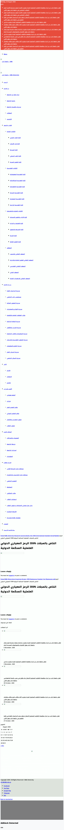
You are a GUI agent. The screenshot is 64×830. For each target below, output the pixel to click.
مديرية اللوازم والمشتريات (14, 309)
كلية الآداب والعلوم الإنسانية (18, 217)
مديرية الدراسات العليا (13, 291)
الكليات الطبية (11, 131)
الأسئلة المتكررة (12, 512)
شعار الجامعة (39, 758)
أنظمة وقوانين (11, 395)
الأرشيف (9, 119)
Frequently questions (21, 766)
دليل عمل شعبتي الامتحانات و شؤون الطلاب (19, 505)
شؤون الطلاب (11, 426)
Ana (6, 772)
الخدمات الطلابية (7, 462)
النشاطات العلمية (8, 432)
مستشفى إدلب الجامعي (14, 297)
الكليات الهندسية (12, 168)
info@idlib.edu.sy (6, 782)
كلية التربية (13, 236)
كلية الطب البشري (15, 138)
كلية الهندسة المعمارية (17, 199)
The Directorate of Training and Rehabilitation (45, 763)
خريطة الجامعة (11, 444)
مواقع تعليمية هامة (16, 755)
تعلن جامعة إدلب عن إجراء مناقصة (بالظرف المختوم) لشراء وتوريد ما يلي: (25, 22)
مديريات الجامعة (7, 284)
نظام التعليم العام (12, 407)
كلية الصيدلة (13, 150)
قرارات (9, 401)
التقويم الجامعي (12, 481)
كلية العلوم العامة (15, 242)
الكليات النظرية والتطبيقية (15, 211)
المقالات (9, 113)
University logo (45, 766)
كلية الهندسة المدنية (16, 193)
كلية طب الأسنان (15, 144)
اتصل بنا (39, 760)
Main (6, 763)
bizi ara (36, 777)
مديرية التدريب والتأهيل (14, 327)
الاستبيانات (5, 760)
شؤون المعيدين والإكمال (14, 419)
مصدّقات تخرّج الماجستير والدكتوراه (17, 475)
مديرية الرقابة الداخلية (13, 321)
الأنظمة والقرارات (8, 389)
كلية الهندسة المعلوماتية (17, 174)
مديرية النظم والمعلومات (14, 346)
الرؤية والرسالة (5, 758)
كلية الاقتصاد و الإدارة (16, 223)
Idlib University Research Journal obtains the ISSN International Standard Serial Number (32, 536)
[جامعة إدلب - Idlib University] (8, 68)
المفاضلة (9, 487)
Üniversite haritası (18, 777)
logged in (11, 575)
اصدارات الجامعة (11, 450)
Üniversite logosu (36, 774)
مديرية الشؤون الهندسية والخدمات (17, 340)
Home (2, 536)
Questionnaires (6, 769)
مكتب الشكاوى (11, 493)
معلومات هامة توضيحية (13, 518)
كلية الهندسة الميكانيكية (17, 180)
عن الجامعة (6, 88)
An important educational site (21, 763)
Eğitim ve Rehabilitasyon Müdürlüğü (36, 772)
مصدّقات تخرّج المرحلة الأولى (15, 469)
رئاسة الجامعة (11, 101)
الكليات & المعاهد (8, 125)
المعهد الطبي (14, 272)
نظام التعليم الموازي (13, 413)
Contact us (45, 769)
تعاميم (9, 383)
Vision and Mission (6, 766)
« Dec (2, 746)
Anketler (6, 777)
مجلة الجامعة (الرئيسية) (9, 530)
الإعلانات (9, 377)
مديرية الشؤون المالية (13, 303)
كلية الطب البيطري (15, 156)
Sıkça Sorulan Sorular (18, 774)
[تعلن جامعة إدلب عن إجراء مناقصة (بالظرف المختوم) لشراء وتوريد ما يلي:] (12, 650)
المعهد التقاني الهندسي (18, 266)
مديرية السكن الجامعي (13, 358)
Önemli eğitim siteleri (18, 772)
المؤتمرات (10, 456)
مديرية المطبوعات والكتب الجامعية (17, 334)
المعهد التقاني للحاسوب (17, 254)
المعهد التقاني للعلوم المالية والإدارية (21, 260)
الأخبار (5, 364)
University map (21, 769)
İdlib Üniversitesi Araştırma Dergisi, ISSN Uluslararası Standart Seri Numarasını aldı (30, 579)
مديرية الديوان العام (13, 352)
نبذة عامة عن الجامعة (13, 95)
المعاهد (9, 248)
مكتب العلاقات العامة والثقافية (16, 315)
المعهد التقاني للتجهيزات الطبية (20, 278)
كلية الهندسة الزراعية (16, 205)
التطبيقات (6, 524)
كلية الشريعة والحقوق (16, 229)
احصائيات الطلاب (12, 499)
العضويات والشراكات (13, 438)
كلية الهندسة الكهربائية (17, 187)
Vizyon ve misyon (6, 774)
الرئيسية (5, 82)
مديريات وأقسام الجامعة (14, 107)
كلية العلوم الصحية (15, 162)
